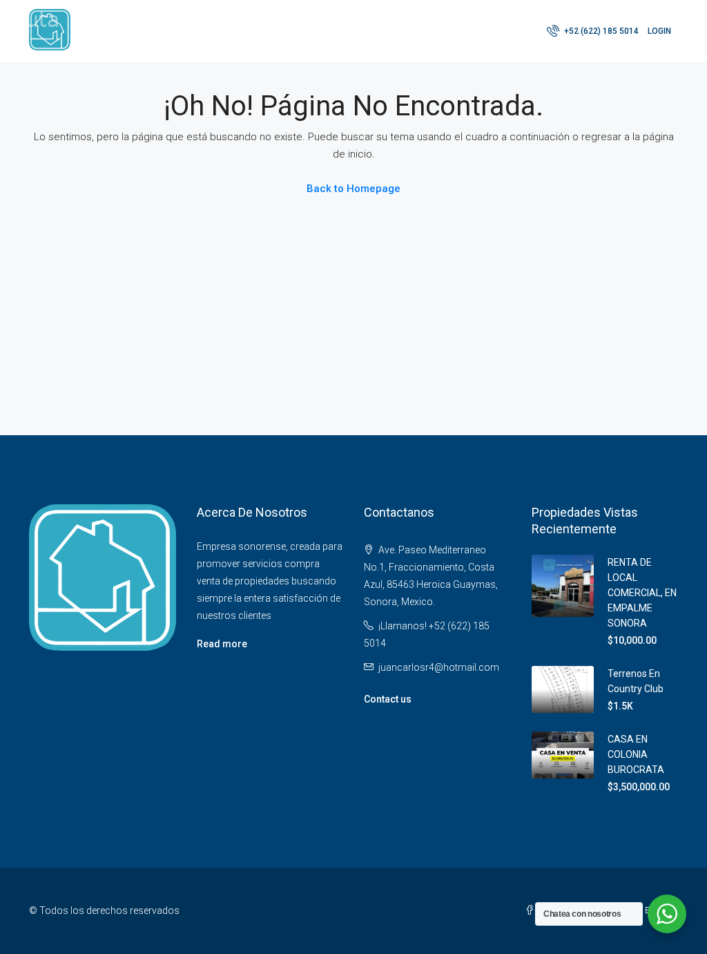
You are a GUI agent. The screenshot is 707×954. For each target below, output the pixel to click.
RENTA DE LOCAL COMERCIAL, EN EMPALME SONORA (642, 593)
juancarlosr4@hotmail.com (438, 667)
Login (659, 31)
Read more (222, 643)
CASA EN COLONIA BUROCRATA (636, 754)
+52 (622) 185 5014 (600, 31)
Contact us (387, 699)
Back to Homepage (353, 188)
